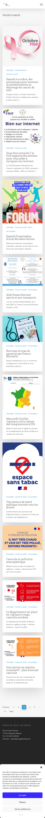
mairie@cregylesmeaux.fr (20, 739)
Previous (6, 707)
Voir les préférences (22, 809)
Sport (30, 227)
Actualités (10, 70)
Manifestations (21, 70)
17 (5, 711)
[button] (41, 767)
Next (12, 711)
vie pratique (11, 231)
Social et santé (12, 74)
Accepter (22, 795)
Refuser (22, 802)
